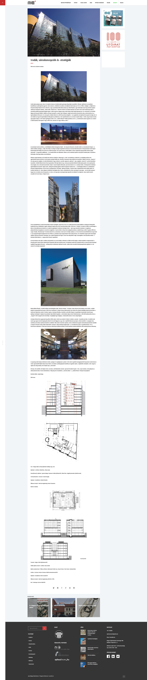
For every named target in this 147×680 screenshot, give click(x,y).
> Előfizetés (30, 660)
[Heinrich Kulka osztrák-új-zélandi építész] (83, 649)
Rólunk (108, 2)
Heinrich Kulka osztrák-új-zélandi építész (93, 648)
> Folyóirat (30, 637)
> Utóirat (30, 640)
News (91, 2)
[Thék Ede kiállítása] (83, 657)
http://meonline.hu (111, 637)
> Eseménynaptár (31, 654)
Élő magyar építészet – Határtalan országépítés (93, 663)
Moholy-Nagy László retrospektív (63, 605)
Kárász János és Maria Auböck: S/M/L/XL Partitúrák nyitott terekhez (92, 633)
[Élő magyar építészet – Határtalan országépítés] (83, 664)
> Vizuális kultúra (31, 644)
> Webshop (30, 657)
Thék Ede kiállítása (91, 655)
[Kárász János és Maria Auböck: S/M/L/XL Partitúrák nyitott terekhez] (83, 632)
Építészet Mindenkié (99, 2)
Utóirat (75, 2)
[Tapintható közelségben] (83, 641)
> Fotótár (30, 650)
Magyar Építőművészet (66, 2)
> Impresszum (31, 664)
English (121, 2)
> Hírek (29, 647)
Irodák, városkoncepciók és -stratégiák (51, 60)
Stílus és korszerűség (34, 605)
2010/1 (32, 63)
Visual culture (83, 2)
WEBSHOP (115, 2)
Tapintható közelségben (92, 638)
